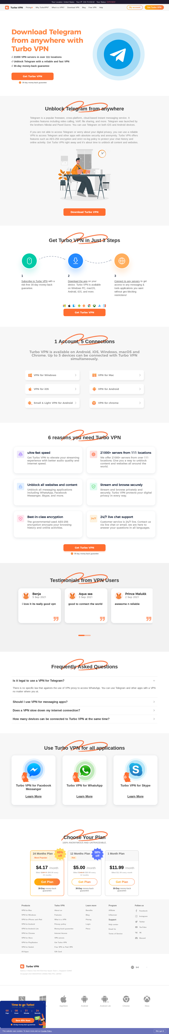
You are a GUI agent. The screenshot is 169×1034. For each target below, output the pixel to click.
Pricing (28, 7)
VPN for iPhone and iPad (32, 919)
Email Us (112, 929)
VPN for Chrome (28, 933)
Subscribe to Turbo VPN (34, 281)
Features (58, 915)
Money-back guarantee (63, 929)
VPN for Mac (27, 910)
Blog (84, 7)
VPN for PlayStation (30, 942)
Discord (142, 938)
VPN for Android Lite (30, 929)
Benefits (89, 910)
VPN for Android (28, 924)
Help (101, 7)
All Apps (25, 952)
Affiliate (112, 910)
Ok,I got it (160, 1031)
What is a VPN (60, 919)
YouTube (142, 927)
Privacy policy (60, 924)
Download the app (77, 281)
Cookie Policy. (46, 1031)
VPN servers (59, 938)
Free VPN (92, 7)
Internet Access (60, 933)
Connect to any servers (127, 281)
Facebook (143, 911)
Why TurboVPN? (42, 7)
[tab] (84, 680)
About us (58, 910)
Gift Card (58, 952)
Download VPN (73, 7)
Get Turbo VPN (154, 7)
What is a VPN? (58, 7)
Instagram (143, 916)
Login (88, 924)
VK (140, 933)
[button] (84, 680)
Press (88, 929)
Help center (113, 924)
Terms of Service (115, 934)
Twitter (142, 922)
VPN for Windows (29, 915)
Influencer (113, 915)
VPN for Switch (28, 947)
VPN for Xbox (27, 938)
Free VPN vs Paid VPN (63, 947)
